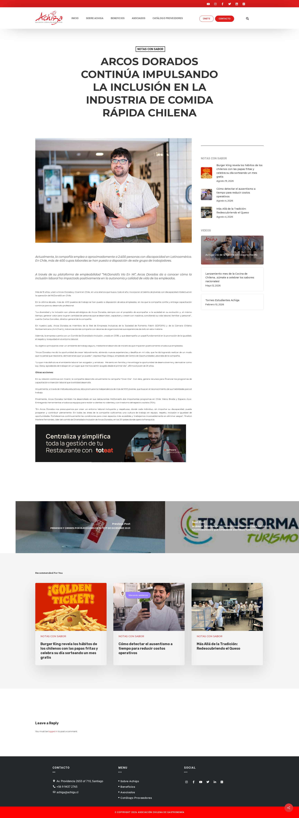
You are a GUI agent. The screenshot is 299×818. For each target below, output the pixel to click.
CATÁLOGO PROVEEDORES (168, 18)
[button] (247, 19)
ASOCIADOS (138, 18)
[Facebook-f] (222, 3)
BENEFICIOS (118, 18)
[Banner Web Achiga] (110, 464)
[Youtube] (208, 3)
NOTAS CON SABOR (150, 49)
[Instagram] (215, 3)
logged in (52, 731)
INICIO (75, 18)
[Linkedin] (236, 3)
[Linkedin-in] (214, 781)
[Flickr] (243, 3)
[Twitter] (229, 3)
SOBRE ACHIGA (94, 18)
